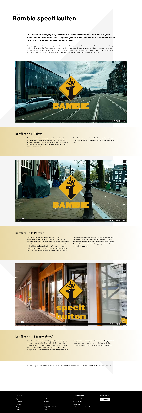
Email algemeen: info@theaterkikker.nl (84, 407)
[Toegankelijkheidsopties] (139, 2)
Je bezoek (19, 401)
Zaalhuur (46, 399)
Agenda (18, 399)
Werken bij (47, 404)
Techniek (46, 401)
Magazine (19, 407)
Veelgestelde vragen (50, 407)
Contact (46, 409)
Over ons (19, 409)
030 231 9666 (76, 404)
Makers (18, 404)
